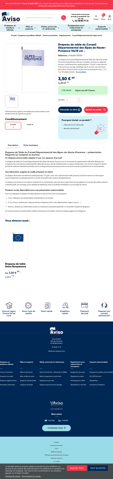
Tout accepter (97, 468)
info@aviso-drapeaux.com (56, 351)
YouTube (51, 420)
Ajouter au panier (93, 110)
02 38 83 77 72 (82, 21)
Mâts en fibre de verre (27, 376)
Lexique (56, 442)
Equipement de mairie (78, 372)
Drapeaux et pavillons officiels (10, 28)
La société (56, 461)
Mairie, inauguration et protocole (50, 376)
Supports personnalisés (102, 28)
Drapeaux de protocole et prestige (51, 385)
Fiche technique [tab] (31, 145)
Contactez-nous (55, 428)
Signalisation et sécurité (78, 385)
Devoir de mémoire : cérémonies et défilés (53, 372)
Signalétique (94, 380)
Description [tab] (13, 145)
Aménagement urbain (78, 380)
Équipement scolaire (77, 376)
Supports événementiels (28, 380)
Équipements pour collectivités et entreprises (76, 28)
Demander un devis (68, 110)
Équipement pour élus (47, 380)
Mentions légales (56, 452)
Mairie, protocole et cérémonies (49, 28)
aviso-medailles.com (56, 409)
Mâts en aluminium (26, 372)
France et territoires (6, 372)
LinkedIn (65, 420)
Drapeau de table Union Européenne (15, 265)
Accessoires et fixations (97, 385)
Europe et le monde (6, 376)
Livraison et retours (56, 445)
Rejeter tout (76, 468)
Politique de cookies (12, 476)
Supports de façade (26, 385)
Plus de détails (81, 72)
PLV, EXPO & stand (95, 376)
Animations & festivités (7, 385)
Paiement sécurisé (56, 458)
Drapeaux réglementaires (8, 380)
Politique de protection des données (56, 455)
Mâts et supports (29, 28)
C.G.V (56, 449)
